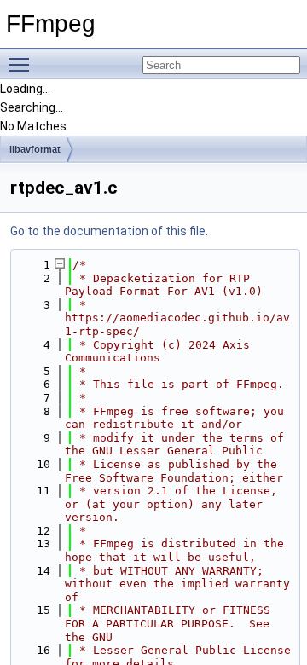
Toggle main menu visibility (22, 64)
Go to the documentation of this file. (109, 231)
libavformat (35, 149)
